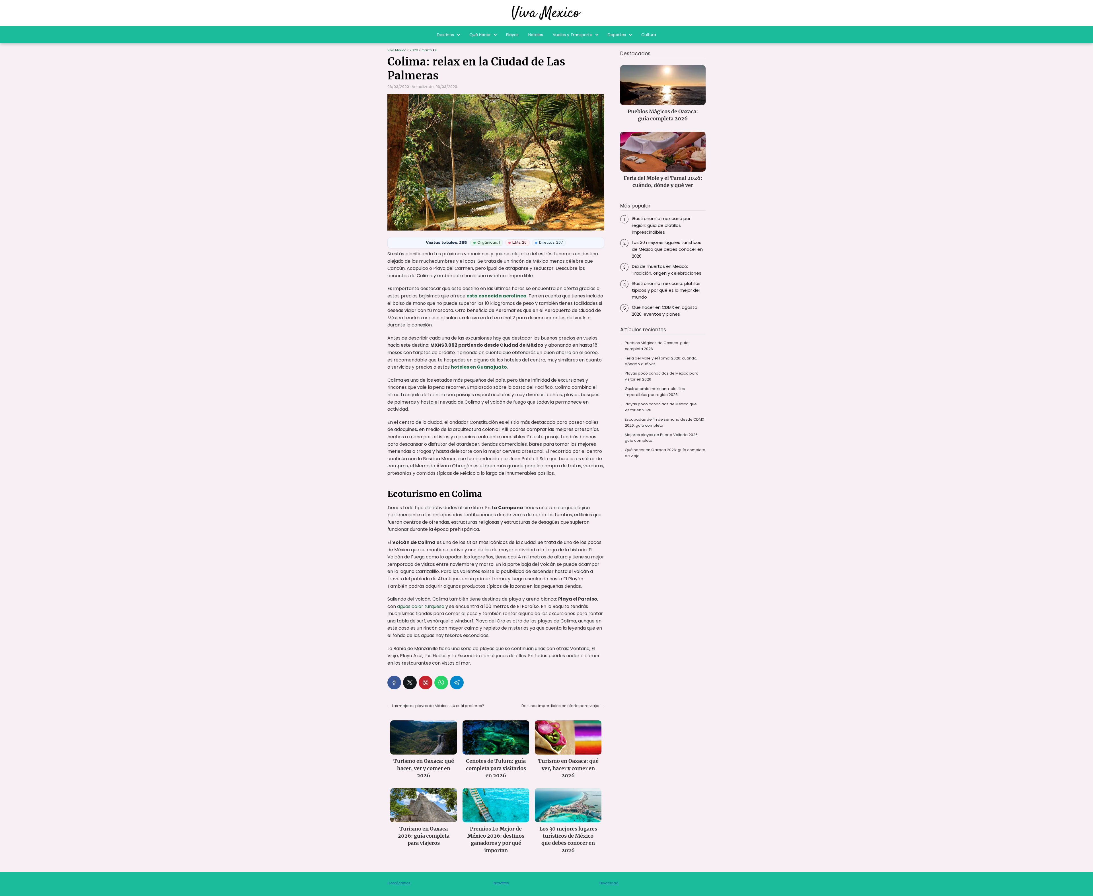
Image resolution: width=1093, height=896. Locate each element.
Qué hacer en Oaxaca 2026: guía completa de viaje (665, 453)
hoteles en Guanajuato (479, 367)
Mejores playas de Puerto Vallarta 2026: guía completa (661, 437)
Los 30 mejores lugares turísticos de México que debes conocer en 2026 (667, 249)
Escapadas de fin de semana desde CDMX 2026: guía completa (664, 422)
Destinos (445, 35)
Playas (512, 35)
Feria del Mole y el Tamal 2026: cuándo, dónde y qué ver (661, 361)
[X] (410, 682)
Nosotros (501, 883)
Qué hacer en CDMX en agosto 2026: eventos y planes (664, 310)
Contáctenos (398, 883)
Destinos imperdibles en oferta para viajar (560, 705)
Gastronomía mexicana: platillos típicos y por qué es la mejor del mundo (666, 290)
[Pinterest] (425, 682)
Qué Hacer (480, 35)
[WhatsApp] (441, 682)
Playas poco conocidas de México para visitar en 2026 (661, 376)
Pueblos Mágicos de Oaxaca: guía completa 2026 (657, 346)
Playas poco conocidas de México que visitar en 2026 (661, 407)
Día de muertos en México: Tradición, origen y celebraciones (666, 269)
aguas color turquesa (420, 606)
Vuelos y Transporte (572, 35)
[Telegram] (457, 682)
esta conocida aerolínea (497, 296)
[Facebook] (394, 682)
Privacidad (609, 883)
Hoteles (535, 35)
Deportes (617, 35)
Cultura (648, 35)
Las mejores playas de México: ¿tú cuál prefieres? (438, 705)
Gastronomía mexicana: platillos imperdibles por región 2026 (655, 391)
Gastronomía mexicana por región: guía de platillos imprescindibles (661, 225)
